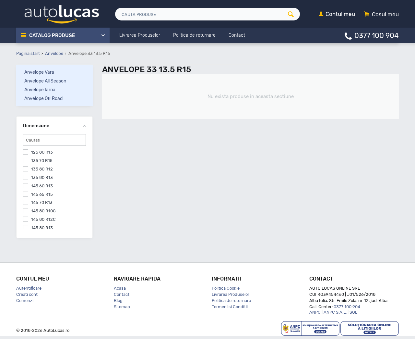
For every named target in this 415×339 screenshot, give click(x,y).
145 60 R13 (42, 185)
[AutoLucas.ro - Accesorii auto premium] (57, 13)
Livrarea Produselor (230, 294)
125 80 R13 (42, 152)
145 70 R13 (42, 202)
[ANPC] (310, 328)
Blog (118, 300)
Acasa (120, 288)
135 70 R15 (42, 160)
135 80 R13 (42, 177)
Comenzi (24, 300)
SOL (353, 312)
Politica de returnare (231, 300)
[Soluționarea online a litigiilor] (369, 328)
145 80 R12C (43, 219)
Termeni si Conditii (230, 306)
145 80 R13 (42, 227)
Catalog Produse (52, 35)
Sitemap (122, 306)
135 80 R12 (42, 169)
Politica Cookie (226, 288)
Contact (121, 294)
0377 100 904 (376, 35)
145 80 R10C (43, 210)
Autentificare (29, 288)
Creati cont (27, 294)
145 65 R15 (42, 194)
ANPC (315, 312)
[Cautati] (293, 14)
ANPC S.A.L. (335, 312)
